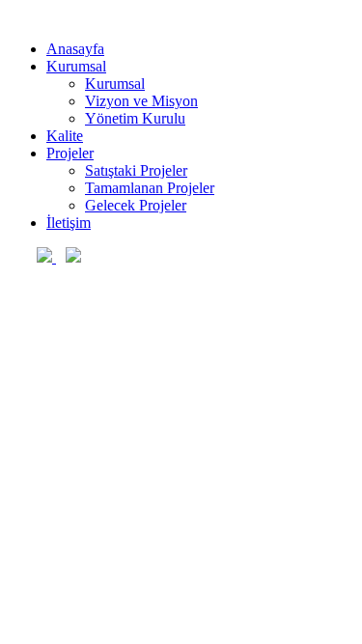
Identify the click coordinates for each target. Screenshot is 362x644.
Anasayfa (75, 49)
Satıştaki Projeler (136, 170)
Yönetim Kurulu (135, 118)
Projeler (70, 153)
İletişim (68, 222)
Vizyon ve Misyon (141, 101)
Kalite (64, 135)
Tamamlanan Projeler (149, 188)
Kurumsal (76, 66)
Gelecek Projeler (135, 205)
